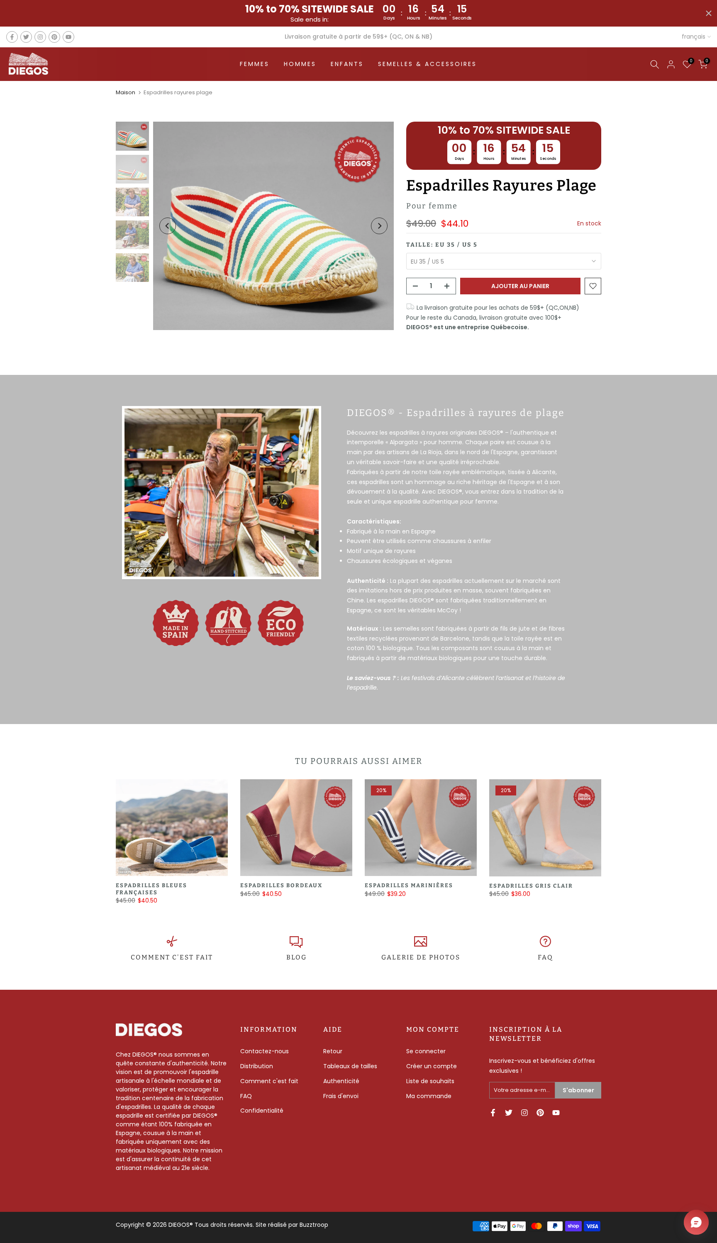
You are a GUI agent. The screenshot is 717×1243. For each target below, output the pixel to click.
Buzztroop (314, 1225)
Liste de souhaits (430, 1081)
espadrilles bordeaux (281, 886)
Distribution (256, 1066)
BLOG (296, 957)
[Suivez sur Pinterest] (54, 37)
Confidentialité (261, 1110)
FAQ (545, 957)
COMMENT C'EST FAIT (172, 957)
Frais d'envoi (340, 1096)
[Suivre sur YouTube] (68, 37)
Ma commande (428, 1096)
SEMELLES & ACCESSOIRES (427, 64)
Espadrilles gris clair (531, 886)
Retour (332, 1051)
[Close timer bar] (708, 13)
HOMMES (300, 64)
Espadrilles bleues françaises (151, 889)
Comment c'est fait (269, 1081)
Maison (125, 92)
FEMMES (254, 64)
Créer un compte (431, 1066)
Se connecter (426, 1051)
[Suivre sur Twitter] (26, 37)
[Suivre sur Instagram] (40, 37)
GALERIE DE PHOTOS (420, 957)
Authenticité (341, 1081)
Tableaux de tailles (350, 1066)
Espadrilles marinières (409, 886)
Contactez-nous (264, 1051)
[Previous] (167, 226)
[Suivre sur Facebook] (12, 37)
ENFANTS (347, 64)
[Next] (379, 226)
